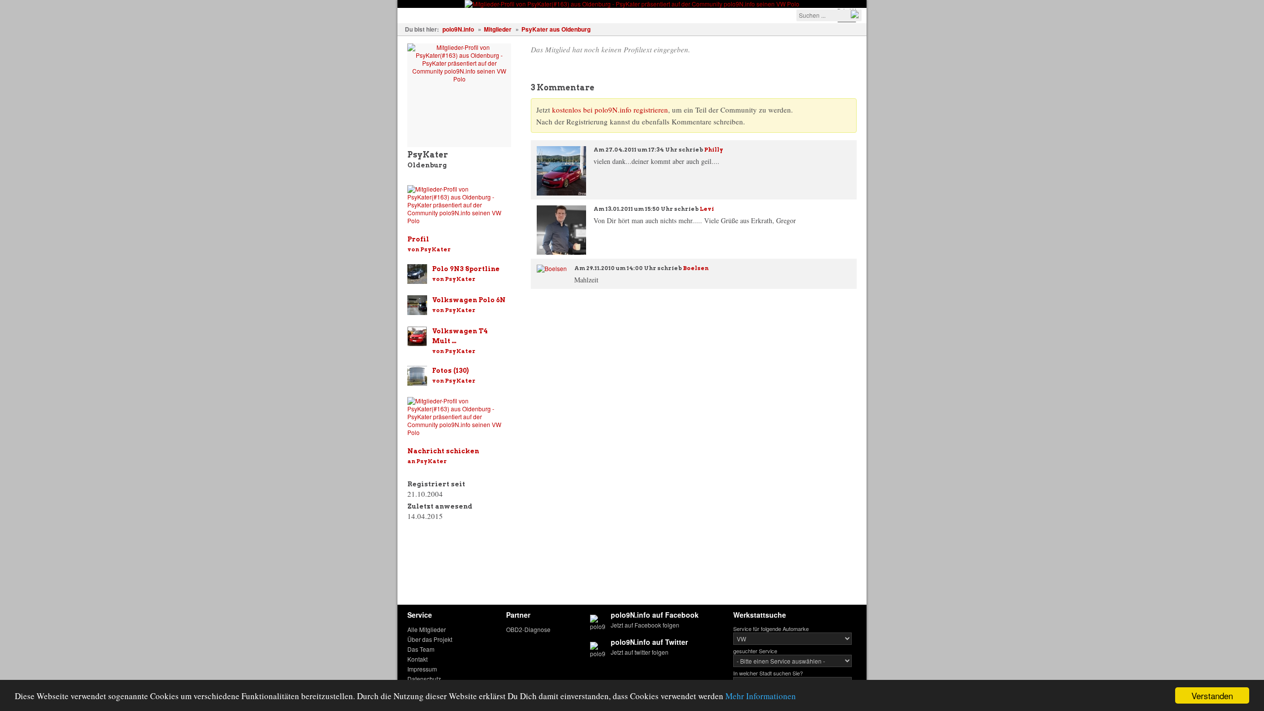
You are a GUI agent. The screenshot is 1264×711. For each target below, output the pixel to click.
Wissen (534, 14)
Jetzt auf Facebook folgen (645, 625)
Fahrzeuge (422, 14)
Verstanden (1212, 695)
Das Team (420, 649)
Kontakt (417, 659)
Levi (707, 208)
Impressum (422, 669)
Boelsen (696, 268)
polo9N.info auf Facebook (655, 615)
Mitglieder (498, 29)
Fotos (463, 14)
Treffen (496, 14)
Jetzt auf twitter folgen (640, 652)
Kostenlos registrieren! (632, 14)
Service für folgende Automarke (771, 628)
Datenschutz (424, 678)
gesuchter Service (755, 651)
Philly (713, 149)
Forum (570, 14)
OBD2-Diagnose (528, 629)
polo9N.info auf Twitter (649, 642)
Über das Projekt (429, 639)
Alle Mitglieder (426, 629)
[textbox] (829, 15)
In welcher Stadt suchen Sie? (768, 673)
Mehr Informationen (760, 696)
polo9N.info (458, 29)
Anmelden (702, 14)
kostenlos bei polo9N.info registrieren (610, 110)
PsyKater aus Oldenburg (556, 29)
